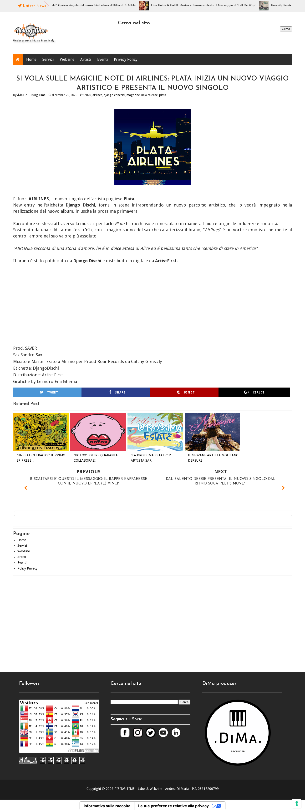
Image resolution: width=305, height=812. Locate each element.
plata (162, 95)
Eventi (102, 59)
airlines (97, 95)
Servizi (48, 59)
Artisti (85, 59)
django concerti (114, 95)
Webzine (67, 59)
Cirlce (259, 392)
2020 (87, 95)
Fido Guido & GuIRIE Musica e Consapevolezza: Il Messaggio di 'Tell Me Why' (192, 5)
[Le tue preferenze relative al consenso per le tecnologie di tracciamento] (296, 803)
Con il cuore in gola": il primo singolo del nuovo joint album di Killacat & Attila (71, 5)
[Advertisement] (152, 619)
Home (31, 59)
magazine (133, 95)
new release (149, 95)
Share (120, 392)
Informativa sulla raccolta (107, 805)
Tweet (52, 392)
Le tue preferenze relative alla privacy (173, 805)
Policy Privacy (27, 568)
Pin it (189, 392)
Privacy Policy (125, 59)
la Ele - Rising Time (33, 95)
